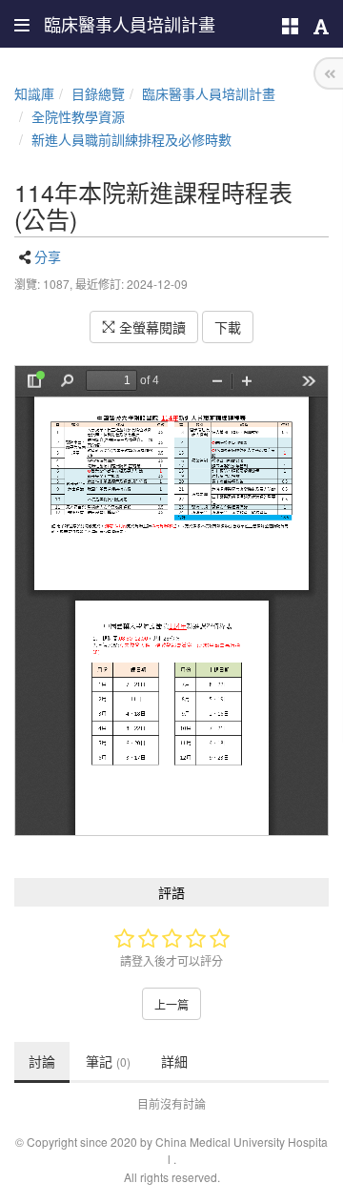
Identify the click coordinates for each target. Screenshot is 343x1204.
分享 (47, 256)
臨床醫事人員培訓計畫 (208, 93)
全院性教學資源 (78, 116)
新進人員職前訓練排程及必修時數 (131, 139)
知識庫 (34, 93)
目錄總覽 (98, 93)
